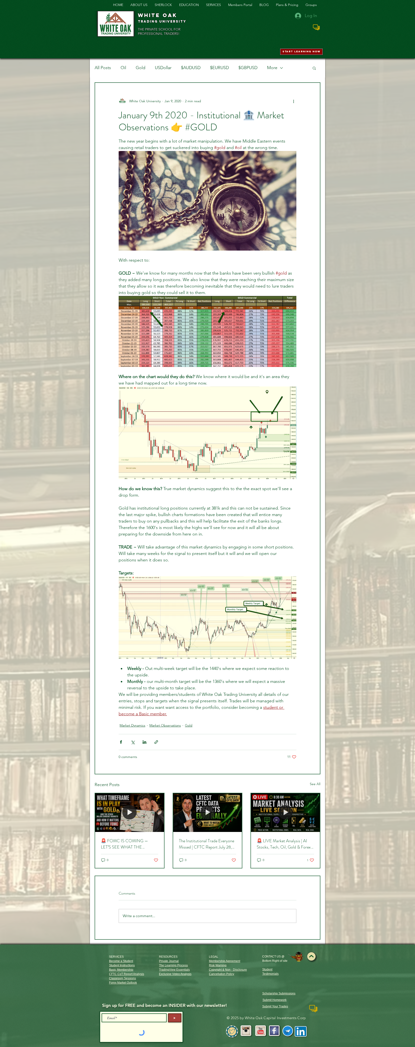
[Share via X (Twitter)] (132, 742)
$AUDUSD (191, 67)
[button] (314, 68)
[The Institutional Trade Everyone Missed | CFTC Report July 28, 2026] (207, 812)
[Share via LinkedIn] (144, 742)
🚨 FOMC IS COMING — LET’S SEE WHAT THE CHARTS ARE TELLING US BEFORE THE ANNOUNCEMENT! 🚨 (126, 844)
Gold (140, 67)
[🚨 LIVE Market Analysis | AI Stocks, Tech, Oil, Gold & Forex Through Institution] (285, 812)
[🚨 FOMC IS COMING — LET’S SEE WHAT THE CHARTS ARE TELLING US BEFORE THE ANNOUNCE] (129, 812)
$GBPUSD (247, 67)
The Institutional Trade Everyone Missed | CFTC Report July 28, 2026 (206, 844)
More (272, 67)
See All (315, 784)
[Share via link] (156, 742)
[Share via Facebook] (121, 742)
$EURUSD (219, 67)
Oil (123, 67)
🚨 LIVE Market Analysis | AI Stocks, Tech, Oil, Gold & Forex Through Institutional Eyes (284, 844)
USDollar (163, 67)
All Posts (103, 67)
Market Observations (165, 725)
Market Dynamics (132, 725)
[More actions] (293, 101)
